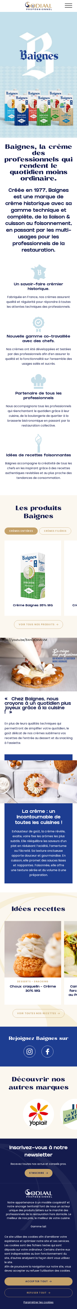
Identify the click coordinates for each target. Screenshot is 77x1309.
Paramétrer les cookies (38, 1302)
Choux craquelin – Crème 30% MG (33, 989)
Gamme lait (38, 1226)
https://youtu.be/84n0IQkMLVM (23, 640)
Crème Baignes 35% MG (33, 605)
